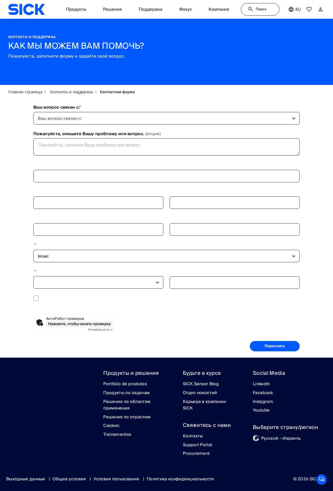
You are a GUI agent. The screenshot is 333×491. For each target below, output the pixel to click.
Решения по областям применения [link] (126, 405)
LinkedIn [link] (261, 384)
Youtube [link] (261, 410)
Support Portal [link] (197, 445)
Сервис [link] (111, 425)
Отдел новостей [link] (200, 393)
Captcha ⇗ (100, 329)
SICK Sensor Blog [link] (201, 384)
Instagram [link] (263, 402)
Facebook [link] (263, 393)
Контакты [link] (193, 436)
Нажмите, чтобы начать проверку (79, 324)
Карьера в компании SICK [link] (204, 405)
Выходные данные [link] (26, 479)
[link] (26, 9)
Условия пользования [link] (116, 479)
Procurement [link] (196, 453)
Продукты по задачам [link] (126, 393)
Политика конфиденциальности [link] (180, 479)
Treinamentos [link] (117, 434)
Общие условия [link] (70, 479)
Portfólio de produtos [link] (125, 384)
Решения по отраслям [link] (126, 417)
